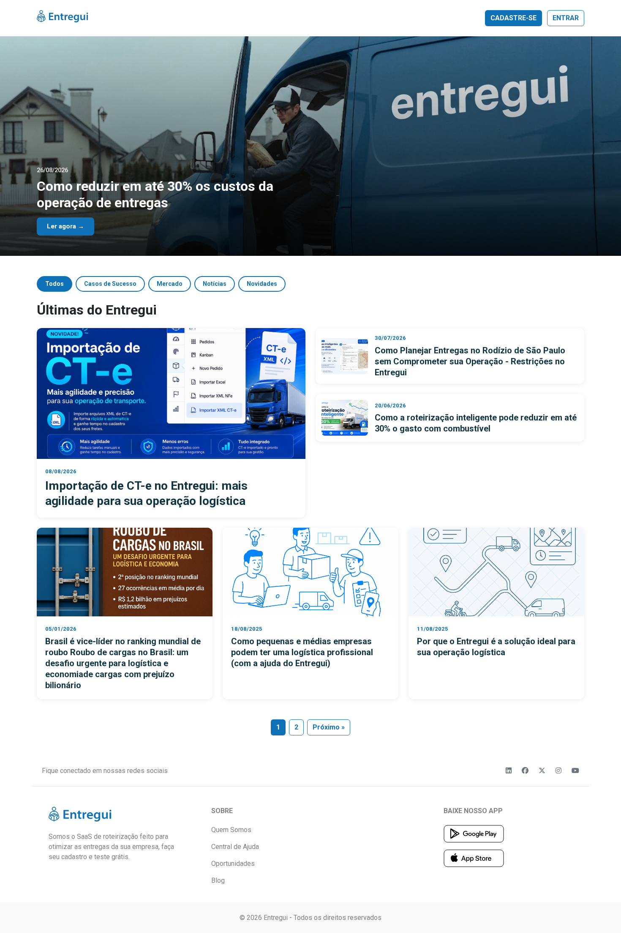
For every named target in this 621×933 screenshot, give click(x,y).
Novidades (262, 283)
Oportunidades (233, 864)
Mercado (169, 283)
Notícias (214, 283)
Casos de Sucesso (110, 283)
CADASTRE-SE (513, 18)
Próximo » (329, 727)
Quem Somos (231, 830)
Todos (54, 283)
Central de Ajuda (235, 847)
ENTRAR (566, 18)
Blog (218, 880)
